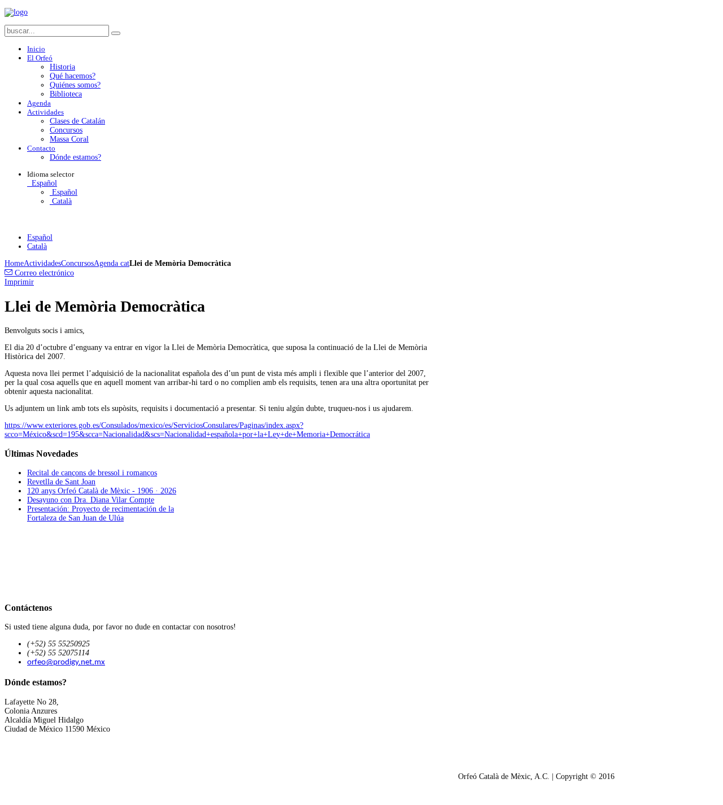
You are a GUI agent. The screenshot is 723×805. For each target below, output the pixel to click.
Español (43, 183)
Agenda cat (111, 263)
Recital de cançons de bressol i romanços (92, 473)
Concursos (77, 263)
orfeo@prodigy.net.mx (66, 662)
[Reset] (115, 33)
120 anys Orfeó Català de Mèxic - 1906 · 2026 (101, 491)
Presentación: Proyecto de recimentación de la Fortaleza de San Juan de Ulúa (100, 513)
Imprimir (19, 282)
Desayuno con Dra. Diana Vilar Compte (90, 500)
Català (61, 201)
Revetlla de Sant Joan (61, 482)
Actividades (42, 263)
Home (14, 263)
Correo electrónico (43, 273)
